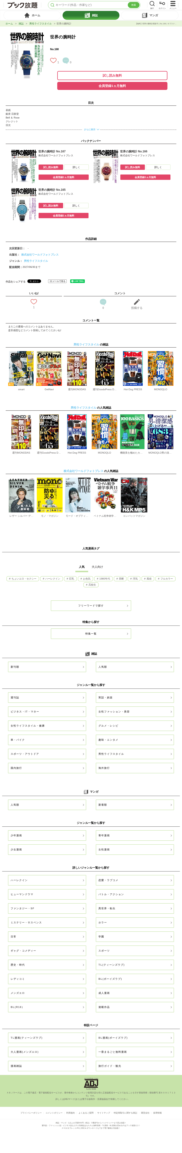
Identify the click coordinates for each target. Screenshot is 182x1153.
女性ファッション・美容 (114, 711)
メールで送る (59, 281)
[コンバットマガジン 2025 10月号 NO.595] (134, 479)
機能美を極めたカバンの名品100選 (132, 452)
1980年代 (104, 578)
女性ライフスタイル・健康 (28, 725)
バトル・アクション (111, 894)
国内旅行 (16, 768)
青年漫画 (104, 835)
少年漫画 (16, 835)
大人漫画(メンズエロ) (25, 1051)
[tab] (32, 15)
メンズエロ (18, 993)
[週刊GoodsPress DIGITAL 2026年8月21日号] (105, 353)
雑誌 (21, 23)
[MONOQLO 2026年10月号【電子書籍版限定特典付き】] (160, 353)
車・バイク (18, 739)
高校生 (92, 584)
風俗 (149, 578)
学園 (101, 936)
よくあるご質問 (86, 1113)
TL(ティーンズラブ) (111, 964)
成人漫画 (104, 993)
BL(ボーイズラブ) (110, 978)
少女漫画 (16, 849)
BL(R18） (18, 1007)
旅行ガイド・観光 (109, 1065)
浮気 (135, 578)
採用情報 (157, 1113)
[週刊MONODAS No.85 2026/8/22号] (77, 353)
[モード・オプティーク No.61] (78, 479)
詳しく (76, 167)
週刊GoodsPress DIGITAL (105, 389)
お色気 (86, 578)
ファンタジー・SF (22, 908)
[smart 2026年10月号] (21, 353)
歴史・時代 (18, 964)
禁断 (121, 578)
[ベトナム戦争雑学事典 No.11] (106, 479)
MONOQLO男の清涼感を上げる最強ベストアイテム (160, 452)
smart (21, 389)
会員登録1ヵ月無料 (112, 86)
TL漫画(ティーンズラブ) (27, 1037)
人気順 (102, 666)
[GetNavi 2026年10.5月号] (49, 353)
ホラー (102, 922)
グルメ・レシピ (108, 725)
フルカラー (166, 578)
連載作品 (104, 1007)
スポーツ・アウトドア (25, 753)
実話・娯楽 (105, 697)
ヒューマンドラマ (22, 894)
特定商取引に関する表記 (125, 1113)
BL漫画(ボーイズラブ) (113, 1037)
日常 (13, 936)
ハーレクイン (52, 578)
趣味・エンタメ (108, 739)
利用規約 (70, 1113)
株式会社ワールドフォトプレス (40, 254)
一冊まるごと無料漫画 (112, 1051)
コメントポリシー (54, 1113)
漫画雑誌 (16, 1065)
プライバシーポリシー (31, 1113)
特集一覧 (91, 633)
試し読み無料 (112, 75)
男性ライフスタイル (40, 23)
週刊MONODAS (77, 389)
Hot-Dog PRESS (133, 389)
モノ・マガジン (49, 515)
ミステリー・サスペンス (26, 922)
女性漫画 (104, 849)
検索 (133, 5)
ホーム (9, 23)
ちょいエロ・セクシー (23, 578)
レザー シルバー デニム (21, 515)
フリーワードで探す (91, 605)
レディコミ (18, 978)
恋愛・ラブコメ (108, 880)
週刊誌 (15, 697)
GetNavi (49, 389)
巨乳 (71, 578)
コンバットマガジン (134, 515)
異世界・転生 (107, 908)
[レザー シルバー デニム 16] (21, 479)
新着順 (102, 804)
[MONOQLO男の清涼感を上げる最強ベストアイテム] (160, 416)
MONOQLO (160, 389)
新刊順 (15, 666)
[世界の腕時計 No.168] (27, 33)
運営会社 (145, 1113)
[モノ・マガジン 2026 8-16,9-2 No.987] (49, 479)
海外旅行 (104, 768)
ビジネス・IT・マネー (25, 711)
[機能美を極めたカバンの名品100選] (132, 416)
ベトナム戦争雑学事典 (106, 515)
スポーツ (104, 950)
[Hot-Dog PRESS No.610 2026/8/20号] (133, 353)
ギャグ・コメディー (23, 950)
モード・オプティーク (78, 515)
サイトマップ (103, 1113)
